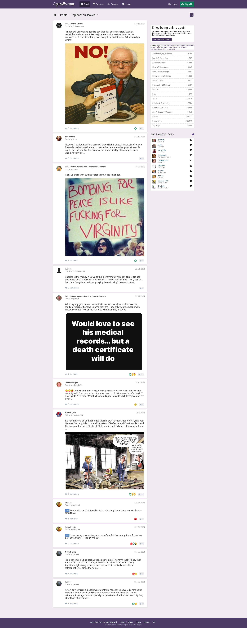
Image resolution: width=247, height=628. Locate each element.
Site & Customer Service (172, 112)
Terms (130, 622)
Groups (114, 4)
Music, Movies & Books (172, 76)
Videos (172, 117)
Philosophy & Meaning (172, 85)
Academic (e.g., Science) (172, 54)
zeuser (160, 176)
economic (190, 46)
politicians (155, 49)
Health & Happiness (172, 67)
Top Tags (172, 126)
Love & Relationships (172, 72)
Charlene (163, 187)
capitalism (183, 47)
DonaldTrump (156, 47)
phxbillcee (161, 166)
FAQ (154, 622)
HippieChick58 (163, 161)
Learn (128, 4)
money (164, 46)
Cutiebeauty (164, 156)
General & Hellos (172, 63)
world (162, 49)
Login (174, 4)
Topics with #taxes (83, 15)
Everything (172, 121)
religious (175, 47)
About (123, 622)
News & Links (172, 81)
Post (86, 4)
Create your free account (162, 39)
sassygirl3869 (163, 182)
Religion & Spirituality (172, 103)
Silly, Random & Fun (172, 108)
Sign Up (189, 4)
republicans (172, 46)
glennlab (161, 140)
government (166, 47)
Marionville (162, 151)
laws (167, 49)
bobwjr (161, 146)
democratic (181, 46)
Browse (100, 4)
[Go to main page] (55, 15)
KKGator (162, 171)
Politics (172, 90)
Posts (172, 99)
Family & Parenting (172, 58)
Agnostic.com (63, 4)
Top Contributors (162, 134)
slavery (172, 49)
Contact (147, 622)
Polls (172, 94)
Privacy (138, 622)
